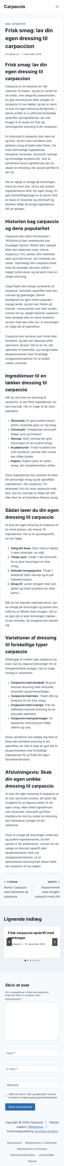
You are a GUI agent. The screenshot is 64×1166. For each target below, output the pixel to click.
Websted (13, 1085)
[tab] (25, 960)
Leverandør (46, 1155)
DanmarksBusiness (22, 1155)
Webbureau (35, 1126)
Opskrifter (18, 24)
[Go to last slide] (9, 942)
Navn (11, 1053)
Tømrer (32, 1161)
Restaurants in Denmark (41, 1142)
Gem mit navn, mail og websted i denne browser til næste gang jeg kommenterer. (33, 1096)
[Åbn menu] (57, 6)
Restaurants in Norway (32, 1149)
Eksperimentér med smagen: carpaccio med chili (47, 889)
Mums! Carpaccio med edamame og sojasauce (16, 889)
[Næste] (54, 942)
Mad (7, 24)
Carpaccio (13, 54)
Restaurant (14, 1142)
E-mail (12, 1069)
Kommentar (14, 999)
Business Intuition (46, 1131)
